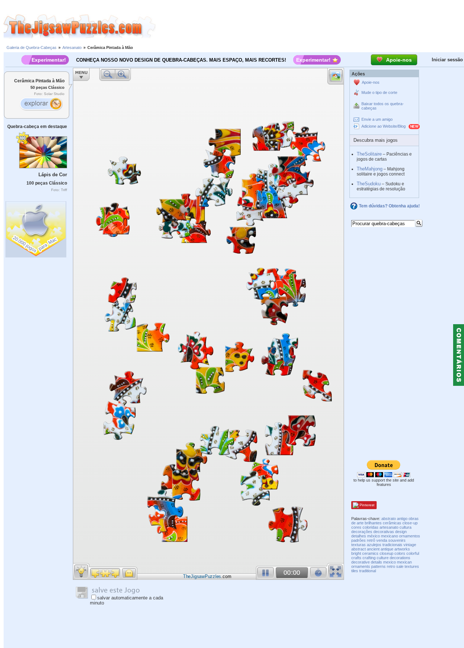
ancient (373, 549)
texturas (358, 544)
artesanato (389, 527)
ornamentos (409, 536)
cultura (405, 527)
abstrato (388, 518)
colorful (412, 553)
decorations (400, 558)
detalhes (358, 536)
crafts (356, 558)
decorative (360, 562)
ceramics (370, 553)
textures (412, 566)
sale (399, 566)
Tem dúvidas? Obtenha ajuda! (389, 206)
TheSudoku (369, 183)
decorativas (383, 531)
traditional (367, 571)
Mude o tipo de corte (379, 92)
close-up (410, 523)
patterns (378, 566)
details (376, 562)
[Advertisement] (310, 26)
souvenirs (397, 540)
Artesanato (72, 47)
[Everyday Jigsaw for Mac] (36, 227)
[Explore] (41, 104)
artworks (402, 549)
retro (391, 566)
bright (356, 553)
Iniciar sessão (447, 59)
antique (387, 549)
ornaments (360, 566)
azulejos (374, 544)
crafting (369, 558)
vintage (409, 544)
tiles (354, 571)
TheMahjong (369, 169)
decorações (361, 531)
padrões (358, 540)
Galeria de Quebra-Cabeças (32, 47)
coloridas (370, 527)
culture (383, 558)
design (401, 531)
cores (356, 527)
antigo (402, 518)
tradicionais (392, 544)
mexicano (389, 536)
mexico (389, 562)
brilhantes (373, 523)
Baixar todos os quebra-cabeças (382, 106)
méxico (373, 536)
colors (399, 553)
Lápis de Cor (52, 174)
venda (381, 540)
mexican (404, 562)
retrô (371, 540)
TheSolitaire (369, 154)
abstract (358, 549)
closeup (386, 553)
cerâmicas (392, 523)
